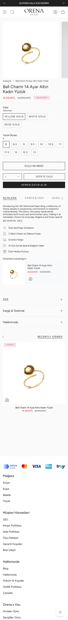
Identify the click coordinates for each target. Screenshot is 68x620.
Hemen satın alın (34, 185)
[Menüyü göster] (4, 12)
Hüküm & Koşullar (13, 580)
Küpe (6, 489)
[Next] (63, 3)
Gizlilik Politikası (12, 586)
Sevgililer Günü (12, 617)
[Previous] (4, 3)
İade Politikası (11, 531)
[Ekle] (30, 279)
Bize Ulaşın (9, 550)
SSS (5, 299)
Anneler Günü (11, 611)
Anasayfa (7, 81)
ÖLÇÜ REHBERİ (34, 166)
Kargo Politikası (12, 525)
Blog (5, 568)
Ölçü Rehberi (10, 537)
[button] (12, 12)
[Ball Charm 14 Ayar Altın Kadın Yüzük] (14, 273)
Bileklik (7, 495)
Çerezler (8, 593)
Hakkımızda (10, 322)
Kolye (6, 482)
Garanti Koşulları (12, 544)
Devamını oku (13, 220)
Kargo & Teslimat (13, 310)
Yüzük (6, 501)
